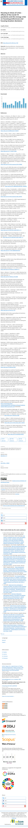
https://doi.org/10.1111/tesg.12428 (8, 151)
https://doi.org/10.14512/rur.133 (8, 310)
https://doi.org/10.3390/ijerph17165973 (10, 130)
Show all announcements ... (8, 696)
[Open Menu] (1, 1)
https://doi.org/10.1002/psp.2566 (11, 415)
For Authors (4, 654)
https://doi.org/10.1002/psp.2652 (8, 367)
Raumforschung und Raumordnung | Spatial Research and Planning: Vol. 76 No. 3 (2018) (14, 610)
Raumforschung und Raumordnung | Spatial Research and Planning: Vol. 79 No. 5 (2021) (14, 563)
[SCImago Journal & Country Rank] (9, 736)
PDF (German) (3, 439)
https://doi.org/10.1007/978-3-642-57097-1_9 (13, 237)
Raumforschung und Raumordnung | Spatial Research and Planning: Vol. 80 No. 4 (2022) (14, 552)
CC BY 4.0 (3, 489)
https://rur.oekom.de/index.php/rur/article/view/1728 (14, 505)
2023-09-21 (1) (4, 455)
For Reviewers (5, 658)
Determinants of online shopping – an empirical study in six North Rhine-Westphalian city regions (14, 607)
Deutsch (4, 640)
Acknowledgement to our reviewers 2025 (11, 679)
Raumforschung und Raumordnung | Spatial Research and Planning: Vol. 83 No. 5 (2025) (14, 582)
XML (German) (21, 439)
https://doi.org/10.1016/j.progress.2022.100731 (11, 196)
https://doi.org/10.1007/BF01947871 (16, 434)
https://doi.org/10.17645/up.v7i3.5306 (9, 276)
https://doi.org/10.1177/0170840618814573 (10, 250)
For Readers (4, 652)
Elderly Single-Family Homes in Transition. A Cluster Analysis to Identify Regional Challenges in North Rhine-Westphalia (14, 626)
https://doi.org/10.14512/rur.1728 (10, 43)
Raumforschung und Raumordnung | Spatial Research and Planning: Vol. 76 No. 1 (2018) (14, 629)
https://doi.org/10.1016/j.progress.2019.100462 (11, 164)
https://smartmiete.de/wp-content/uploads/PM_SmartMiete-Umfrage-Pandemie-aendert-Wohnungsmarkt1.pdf (13, 405)
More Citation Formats (6, 508)
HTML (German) (12, 439)
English (3, 642)
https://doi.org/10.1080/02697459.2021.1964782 (16, 186)
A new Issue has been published (9, 685)
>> (3, 633)
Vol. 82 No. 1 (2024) (5, 463)
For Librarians (5, 656)
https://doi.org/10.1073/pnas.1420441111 (10, 269)
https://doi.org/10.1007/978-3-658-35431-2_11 (11, 230)
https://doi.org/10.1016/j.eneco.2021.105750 (14, 422)
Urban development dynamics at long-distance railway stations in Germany (13, 568)
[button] (14, 515)
